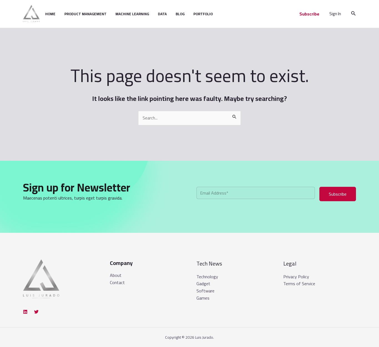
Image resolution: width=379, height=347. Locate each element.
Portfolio (203, 14)
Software (205, 291)
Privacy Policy (296, 276)
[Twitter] (36, 312)
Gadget (203, 283)
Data (162, 14)
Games (202, 298)
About (116, 275)
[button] (309, 14)
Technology (207, 276)
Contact (117, 282)
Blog (180, 14)
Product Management (85, 14)
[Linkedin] (25, 312)
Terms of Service (299, 283)
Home (50, 14)
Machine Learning (132, 14)
